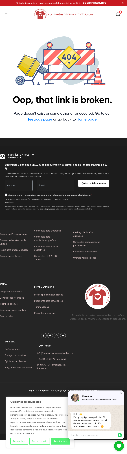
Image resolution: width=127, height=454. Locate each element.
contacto (45, 346)
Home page (87, 119)
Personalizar (19, 441)
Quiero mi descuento (93, 183)
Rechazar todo (39, 441)
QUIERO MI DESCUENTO (94, 3)
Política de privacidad (47, 209)
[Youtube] (63, 335)
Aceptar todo (60, 441)
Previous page (40, 119)
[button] (121, 393)
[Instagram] (56, 335)
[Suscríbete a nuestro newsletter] (2, 156)
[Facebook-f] (43, 335)
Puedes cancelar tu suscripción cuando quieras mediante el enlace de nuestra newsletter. (36, 200)
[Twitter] (50, 335)
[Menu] (8, 13)
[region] (40, 422)
